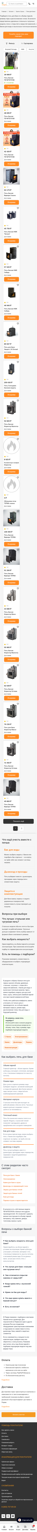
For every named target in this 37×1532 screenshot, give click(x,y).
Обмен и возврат (7, 1468)
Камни (7, 1042)
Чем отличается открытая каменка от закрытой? (15, 1276)
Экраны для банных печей (12, 1190)
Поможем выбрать (8, 1442)
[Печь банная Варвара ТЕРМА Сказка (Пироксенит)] (11, 518)
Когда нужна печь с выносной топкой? (17, 1285)
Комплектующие (11, 1047)
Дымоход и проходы (15, 871)
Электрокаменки (21, 1037)
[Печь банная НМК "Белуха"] (11, 214)
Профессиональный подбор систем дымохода (17, 1474)
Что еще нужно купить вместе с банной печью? (17, 1299)
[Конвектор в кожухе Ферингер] (11, 445)
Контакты (5, 1490)
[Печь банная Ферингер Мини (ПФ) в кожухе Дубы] (11, 595)
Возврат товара (7, 1445)
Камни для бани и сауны (12, 1182)
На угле (31, 49)
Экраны (29, 1042)
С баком (8, 1037)
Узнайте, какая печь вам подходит (18, 35)
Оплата (4, 1433)
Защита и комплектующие (13, 892)
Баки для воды (8, 1197)
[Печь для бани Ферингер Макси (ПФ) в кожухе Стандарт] (11, 710)
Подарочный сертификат (10, 1471)
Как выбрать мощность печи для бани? (18, 1242)
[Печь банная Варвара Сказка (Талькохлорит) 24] (11, 176)
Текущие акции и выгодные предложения (15, 1477)
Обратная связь (7, 1452)
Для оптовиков (7, 1493)
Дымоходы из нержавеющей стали (15, 1186)
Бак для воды (12, 849)
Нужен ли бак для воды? (16, 1292)
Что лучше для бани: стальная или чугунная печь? (17, 1268)
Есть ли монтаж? (12, 1307)
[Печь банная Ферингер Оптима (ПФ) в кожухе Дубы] (11, 672)
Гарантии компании (8, 1465)
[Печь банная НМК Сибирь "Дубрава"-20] (11, 291)
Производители (7, 1496)
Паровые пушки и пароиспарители (15, 1200)
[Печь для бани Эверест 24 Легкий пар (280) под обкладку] (11, 330)
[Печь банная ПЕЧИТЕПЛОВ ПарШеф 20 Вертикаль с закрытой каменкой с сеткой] (11, 61)
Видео (4, 1480)
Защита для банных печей (12, 1193)
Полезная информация (9, 1449)
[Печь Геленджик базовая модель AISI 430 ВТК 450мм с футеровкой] (11, 368)
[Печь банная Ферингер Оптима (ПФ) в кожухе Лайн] (11, 749)
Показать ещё (18, 821)
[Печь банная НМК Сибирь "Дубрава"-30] (11, 253)
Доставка (5, 1436)
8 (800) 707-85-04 (9, 1507)
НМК (22, 49)
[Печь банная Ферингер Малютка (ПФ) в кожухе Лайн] (11, 407)
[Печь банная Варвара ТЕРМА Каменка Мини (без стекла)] (11, 787)
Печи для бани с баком (11, 1175)
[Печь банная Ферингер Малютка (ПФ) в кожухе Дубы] (11, 633)
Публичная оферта (8, 1462)
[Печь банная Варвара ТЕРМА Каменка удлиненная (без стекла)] (11, 556)
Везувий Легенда (11, 49)
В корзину (11, 87)
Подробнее (6, 1380)
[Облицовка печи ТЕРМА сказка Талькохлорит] (11, 484)
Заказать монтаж (19, 1414)
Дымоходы (17, 1042)
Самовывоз (5, 1439)
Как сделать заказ (8, 1430)
